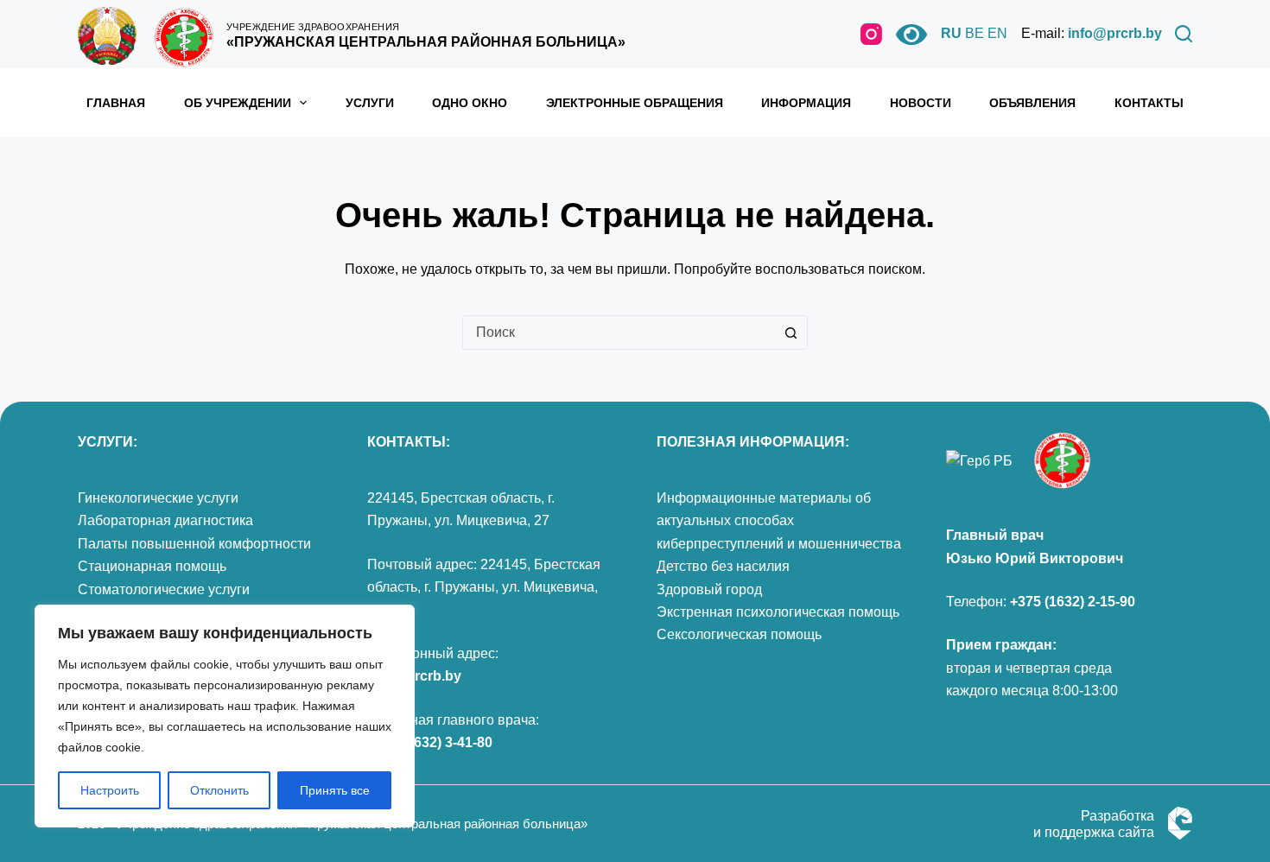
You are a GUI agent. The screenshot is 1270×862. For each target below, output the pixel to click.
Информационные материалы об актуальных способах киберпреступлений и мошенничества (779, 521)
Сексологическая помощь (739, 634)
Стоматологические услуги (164, 589)
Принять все (335, 790)
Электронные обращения (634, 103)
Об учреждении (237, 103)
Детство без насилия (723, 566)
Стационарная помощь (152, 566)
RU (951, 33)
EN (997, 33)
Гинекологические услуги (158, 498)
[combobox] (618, 332)
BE (974, 33)
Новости (920, 103)
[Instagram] (871, 34)
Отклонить (219, 790)
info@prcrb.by (1115, 33)
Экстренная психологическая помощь (778, 612)
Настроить (109, 790)
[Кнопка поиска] (790, 332)
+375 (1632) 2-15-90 (1072, 601)
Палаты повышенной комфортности (194, 543)
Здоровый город (709, 589)
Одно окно (469, 103)
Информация (806, 103)
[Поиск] (1183, 33)
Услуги (370, 103)
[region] (225, 716)
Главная (115, 103)
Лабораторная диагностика (165, 520)
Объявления (1032, 103)
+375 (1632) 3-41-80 (429, 742)
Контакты (1149, 103)
